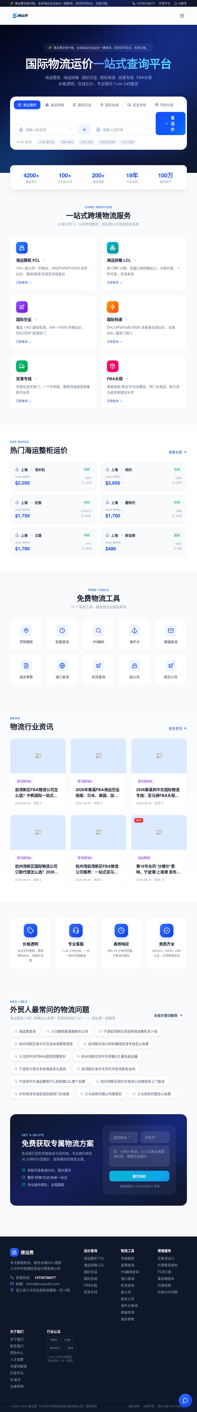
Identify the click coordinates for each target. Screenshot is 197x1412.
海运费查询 (27, 1031)
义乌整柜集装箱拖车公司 (69, 1031)
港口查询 (127, 1278)
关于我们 (17, 1339)
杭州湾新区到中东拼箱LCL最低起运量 (109, 1056)
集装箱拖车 (166, 1278)
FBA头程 (166, 104)
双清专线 (139, 104)
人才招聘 (17, 1359)
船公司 (126, 1291)
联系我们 (17, 1345)
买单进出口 (166, 1258)
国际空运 (84, 104)
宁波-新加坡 (107, 142)
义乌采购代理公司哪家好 (103, 1093)
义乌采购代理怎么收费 (154, 1093)
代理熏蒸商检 (168, 1264)
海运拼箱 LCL (94, 1264)
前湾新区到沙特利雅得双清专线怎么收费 (118, 1043)
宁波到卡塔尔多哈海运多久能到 (42, 1068)
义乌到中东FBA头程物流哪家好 (42, 1056)
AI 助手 (15, 1379)
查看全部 (175, 451)
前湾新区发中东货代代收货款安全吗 (108, 1068)
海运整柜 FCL (94, 1258)
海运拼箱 (57, 104)
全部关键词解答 (166, 1015)
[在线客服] (185, 1400)
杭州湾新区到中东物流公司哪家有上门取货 (133, 1081)
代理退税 (164, 1285)
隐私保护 (134, 1406)
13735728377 (145, 3)
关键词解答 (18, 1366)
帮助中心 (17, 1352)
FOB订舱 (164, 1271)
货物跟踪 (127, 1258)
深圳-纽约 (67, 142)
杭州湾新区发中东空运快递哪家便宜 (46, 1043)
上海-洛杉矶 (46, 142)
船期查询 (127, 1264)
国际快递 (112, 104)
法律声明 (17, 1386)
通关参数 (127, 1318)
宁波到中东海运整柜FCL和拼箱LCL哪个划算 (52, 1081)
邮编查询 (127, 1312)
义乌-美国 (128, 142)
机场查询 (127, 1285)
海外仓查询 (129, 1305)
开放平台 (164, 3)
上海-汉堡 (86, 142)
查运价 (173, 123)
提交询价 (139, 1176)
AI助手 (183, 3)
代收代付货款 (168, 1291)
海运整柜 (30, 104)
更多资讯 (175, 728)
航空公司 (127, 1298)
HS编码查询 (130, 1271)
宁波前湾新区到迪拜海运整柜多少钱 (130, 1031)
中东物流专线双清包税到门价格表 (44, 1093)
